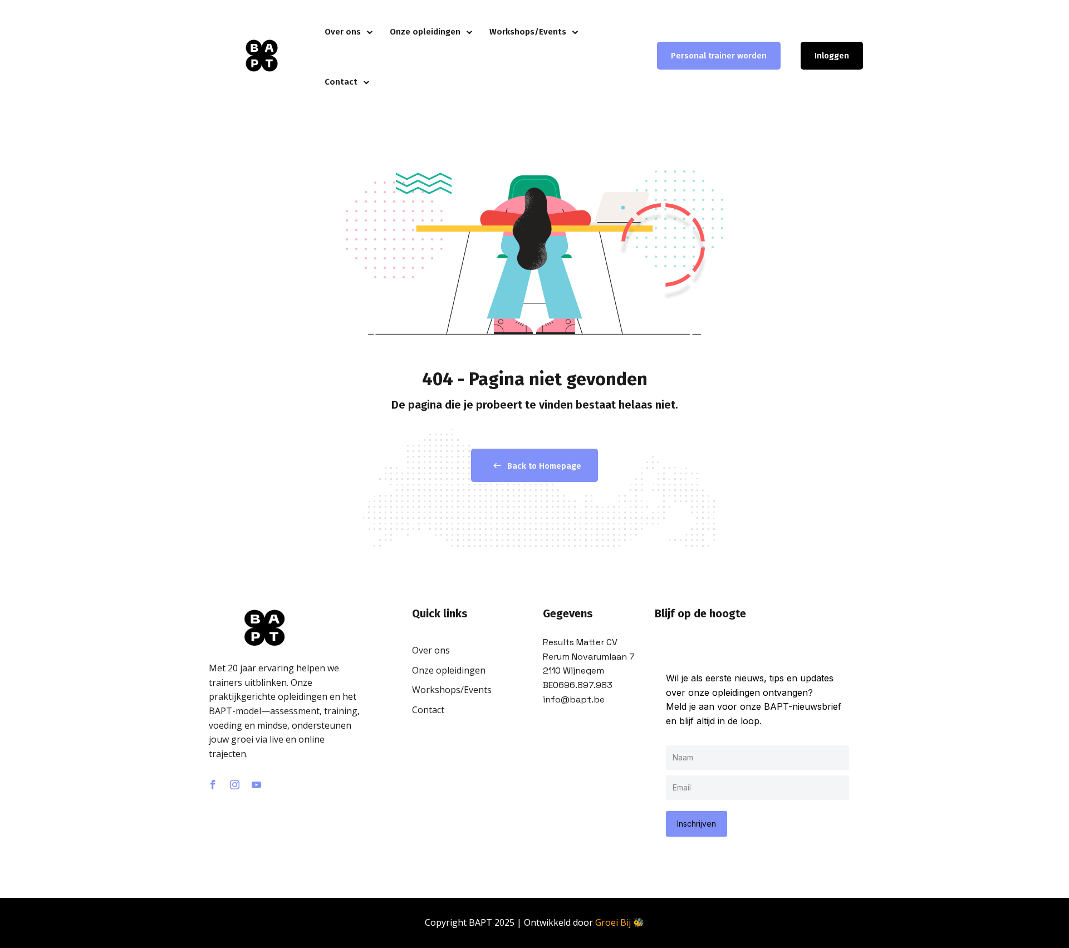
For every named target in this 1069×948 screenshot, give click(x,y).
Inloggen (832, 56)
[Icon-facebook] (212, 784)
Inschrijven (696, 823)
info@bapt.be (574, 699)
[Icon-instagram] (234, 784)
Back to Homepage (544, 466)
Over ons (343, 32)
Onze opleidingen (425, 32)
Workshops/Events (527, 32)
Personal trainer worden (719, 56)
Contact (341, 82)
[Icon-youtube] (256, 784)
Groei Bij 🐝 (619, 922)
